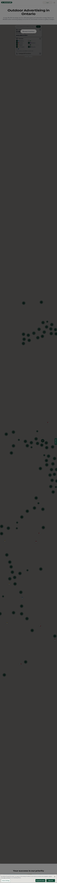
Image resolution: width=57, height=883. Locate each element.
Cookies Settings (6, 880)
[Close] (54, 876)
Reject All (50, 880)
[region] (28, 878)
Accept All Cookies (40, 880)
